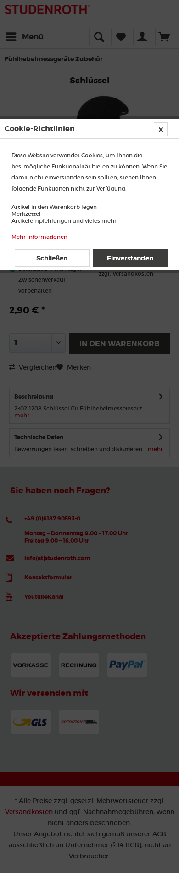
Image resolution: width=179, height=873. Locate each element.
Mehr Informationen (39, 236)
